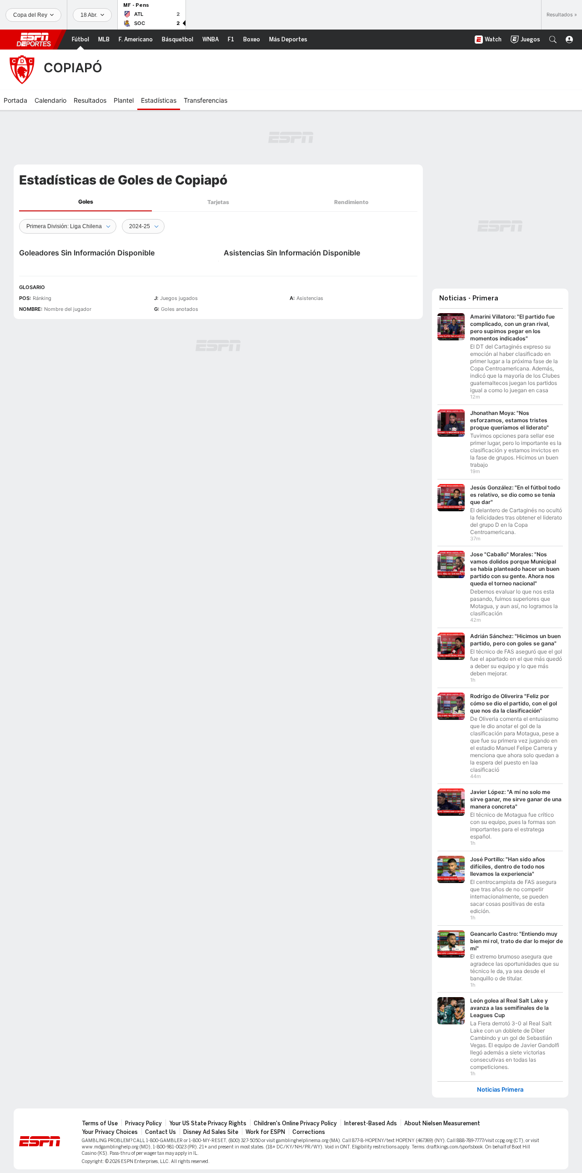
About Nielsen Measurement (442, 1123)
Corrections (308, 1132)
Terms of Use (100, 1123)
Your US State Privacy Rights (207, 1123)
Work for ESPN (265, 1132)
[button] (553, 39)
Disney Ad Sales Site (210, 1132)
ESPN (33, 40)
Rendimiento (351, 202)
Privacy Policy (143, 1123)
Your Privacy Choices (110, 1132)
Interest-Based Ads (370, 1123)
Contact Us (160, 1132)
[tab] (85, 202)
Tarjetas (218, 202)
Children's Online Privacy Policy (295, 1123)
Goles (85, 201)
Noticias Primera (500, 1089)
